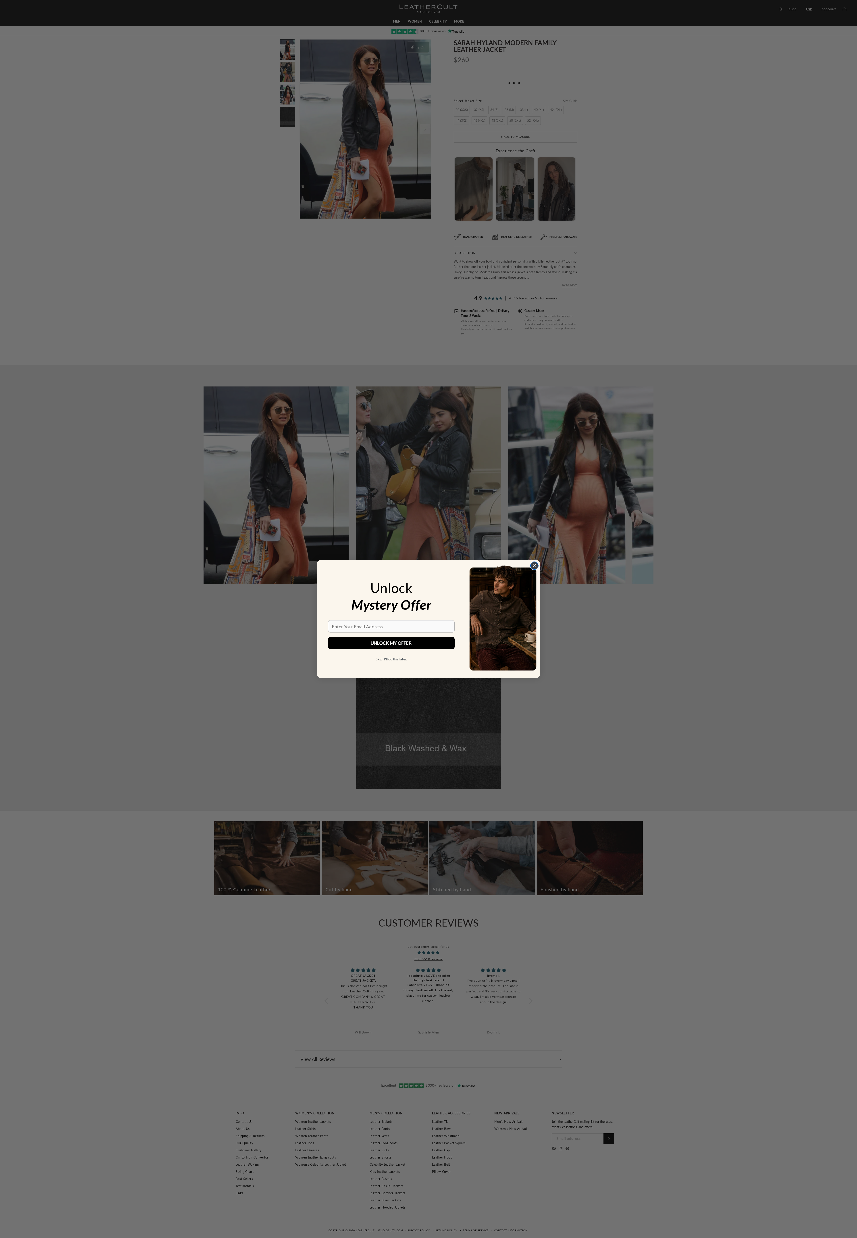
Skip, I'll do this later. (391, 659)
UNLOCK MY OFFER (391, 643)
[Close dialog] (534, 566)
